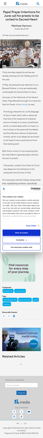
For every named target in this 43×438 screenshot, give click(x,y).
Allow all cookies (21, 233)
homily (24, 104)
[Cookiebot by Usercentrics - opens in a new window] (30, 189)
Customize (20, 240)
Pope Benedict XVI (10, 300)
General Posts (20, 291)
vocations (7, 304)
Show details (31, 226)
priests (35, 300)
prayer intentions (25, 300)
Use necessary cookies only (21, 247)
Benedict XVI (8, 291)
